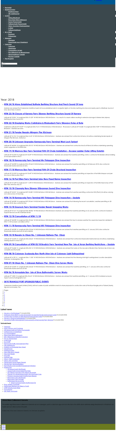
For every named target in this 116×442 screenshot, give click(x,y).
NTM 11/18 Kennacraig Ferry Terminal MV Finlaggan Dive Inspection (37, 225)
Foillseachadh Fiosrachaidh (17, 24)
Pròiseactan (12, 36)
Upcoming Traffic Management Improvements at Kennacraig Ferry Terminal (28, 320)
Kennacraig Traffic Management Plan (16, 344)
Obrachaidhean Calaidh (16, 54)
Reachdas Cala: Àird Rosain (16, 378)
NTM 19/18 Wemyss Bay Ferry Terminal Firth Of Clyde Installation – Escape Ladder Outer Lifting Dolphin (54, 151)
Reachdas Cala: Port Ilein (15, 379)
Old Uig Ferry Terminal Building (13, 364)
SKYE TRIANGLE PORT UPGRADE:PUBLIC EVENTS (26, 281)
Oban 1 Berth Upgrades (11, 359)
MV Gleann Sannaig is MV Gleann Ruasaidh (21, 372)
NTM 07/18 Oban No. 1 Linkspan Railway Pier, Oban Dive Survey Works (38, 263)
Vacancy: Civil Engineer (11, 313)
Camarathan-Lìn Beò (15, 50)
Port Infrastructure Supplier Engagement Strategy (20, 366)
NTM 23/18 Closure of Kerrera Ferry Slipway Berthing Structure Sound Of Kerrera (42, 113)
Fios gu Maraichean (10, 338)
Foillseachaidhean (14, 30)
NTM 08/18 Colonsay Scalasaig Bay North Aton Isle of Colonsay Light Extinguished (44, 253)
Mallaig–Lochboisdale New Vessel (15, 347)
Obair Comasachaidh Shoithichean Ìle (23, 383)
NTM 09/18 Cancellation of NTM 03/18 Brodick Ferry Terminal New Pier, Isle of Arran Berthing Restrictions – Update (59, 244)
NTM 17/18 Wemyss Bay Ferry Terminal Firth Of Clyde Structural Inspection (40, 169)
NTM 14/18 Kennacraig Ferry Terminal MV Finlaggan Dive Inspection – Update (42, 197)
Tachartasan (8, 389)
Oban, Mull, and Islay (11, 361)
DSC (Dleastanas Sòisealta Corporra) (16, 337)
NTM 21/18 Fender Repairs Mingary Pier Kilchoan (28, 132)
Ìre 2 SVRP (7, 342)
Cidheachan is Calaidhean (13, 332)
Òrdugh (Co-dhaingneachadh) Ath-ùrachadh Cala (24, 374)
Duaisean (11, 34)
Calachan (8, 44)
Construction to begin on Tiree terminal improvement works (23, 316)
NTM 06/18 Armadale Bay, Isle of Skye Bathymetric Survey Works (35, 272)
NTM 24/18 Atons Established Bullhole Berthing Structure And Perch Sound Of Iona (43, 104)
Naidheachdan (10, 10)
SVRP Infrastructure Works (12, 388)
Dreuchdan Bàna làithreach (17, 20)
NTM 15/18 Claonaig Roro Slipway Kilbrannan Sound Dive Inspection (37, 188)
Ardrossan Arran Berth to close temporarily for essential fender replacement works (30, 315)
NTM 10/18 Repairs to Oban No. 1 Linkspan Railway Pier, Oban (34, 235)
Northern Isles (8, 357)
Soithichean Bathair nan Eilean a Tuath (16, 386)
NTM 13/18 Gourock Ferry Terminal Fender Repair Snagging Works (36, 207)
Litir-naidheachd (13, 14)
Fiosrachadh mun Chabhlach (18, 42)
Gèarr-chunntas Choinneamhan (19, 26)
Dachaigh (8, 7)
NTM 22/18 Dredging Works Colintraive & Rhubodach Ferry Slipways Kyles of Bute (43, 123)
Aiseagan (8, 38)
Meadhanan (8, 349)
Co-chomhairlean (10, 333)
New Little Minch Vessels (11, 352)
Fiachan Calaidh (13, 56)
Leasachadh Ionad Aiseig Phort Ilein (19, 371)
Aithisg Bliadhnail (14, 18)
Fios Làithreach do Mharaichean (19, 52)
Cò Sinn (7, 16)
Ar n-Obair (8, 32)
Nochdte (7, 355)
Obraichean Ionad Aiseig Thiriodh (15, 362)
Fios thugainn (9, 58)
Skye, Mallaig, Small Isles (11, 384)
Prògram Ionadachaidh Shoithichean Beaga (22, 376)
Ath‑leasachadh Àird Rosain (16, 369)
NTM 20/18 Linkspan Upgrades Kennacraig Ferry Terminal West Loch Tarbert (41, 141)
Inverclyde (7, 340)
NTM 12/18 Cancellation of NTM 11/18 (22, 216)
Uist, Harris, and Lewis (10, 391)
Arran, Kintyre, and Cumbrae (13, 328)
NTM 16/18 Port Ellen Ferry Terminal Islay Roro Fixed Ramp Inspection (37, 179)
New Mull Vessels (9, 354)
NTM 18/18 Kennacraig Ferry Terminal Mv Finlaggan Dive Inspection (37, 160)
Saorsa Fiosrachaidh (15, 22)
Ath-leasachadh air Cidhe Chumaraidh (17, 330)
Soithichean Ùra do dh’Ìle (15, 381)
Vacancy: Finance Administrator (14, 318)
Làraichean (12, 48)
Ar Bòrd (10, 28)
